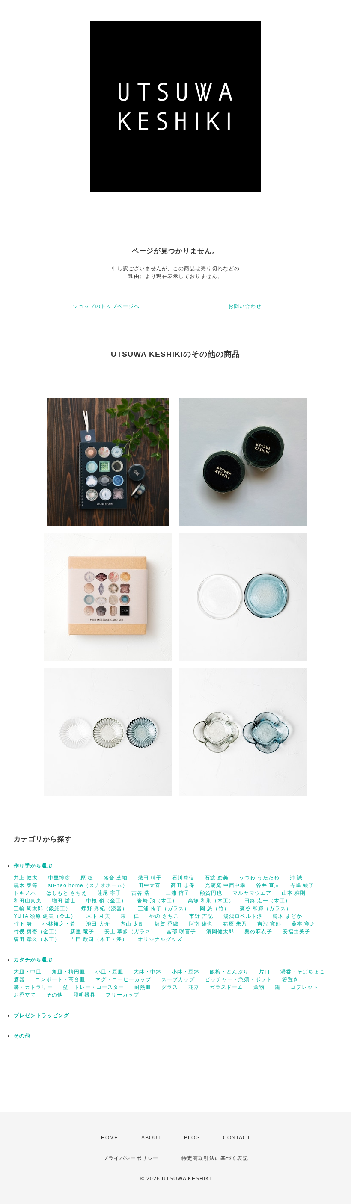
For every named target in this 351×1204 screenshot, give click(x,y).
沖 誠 (296, 878)
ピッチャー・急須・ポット (238, 979)
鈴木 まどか (287, 916)
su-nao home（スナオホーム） (88, 885)
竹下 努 (23, 924)
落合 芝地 (116, 878)
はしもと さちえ (66, 893)
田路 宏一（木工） (267, 901)
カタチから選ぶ (33, 960)
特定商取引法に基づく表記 (214, 1158)
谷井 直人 (268, 885)
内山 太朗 (132, 924)
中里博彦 (59, 878)
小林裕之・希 (59, 924)
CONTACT (236, 1138)
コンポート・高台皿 (60, 979)
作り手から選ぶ (33, 866)
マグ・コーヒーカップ (123, 979)
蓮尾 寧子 (109, 893)
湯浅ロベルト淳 (242, 916)
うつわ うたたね (259, 878)
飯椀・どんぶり (229, 972)
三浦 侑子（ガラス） (164, 908)
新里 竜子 (82, 932)
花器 (193, 987)
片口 (264, 972)
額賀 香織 (166, 924)
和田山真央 (28, 901)
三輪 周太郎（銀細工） (42, 908)
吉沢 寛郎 (269, 924)
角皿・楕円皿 (68, 972)
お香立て (25, 995)
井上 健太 (26, 878)
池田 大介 (98, 924)
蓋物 (259, 987)
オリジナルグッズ (160, 939)
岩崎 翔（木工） (157, 901)
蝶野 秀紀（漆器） (104, 908)
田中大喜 (149, 885)
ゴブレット (304, 987)
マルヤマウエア (251, 893)
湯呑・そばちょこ (302, 972)
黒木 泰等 (26, 885)
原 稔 (86, 878)
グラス (169, 987)
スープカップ (178, 979)
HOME (109, 1138)
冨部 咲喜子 (181, 932)
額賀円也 (211, 893)
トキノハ (25, 893)
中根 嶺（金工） (106, 901)
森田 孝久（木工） (37, 939)
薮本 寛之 (303, 924)
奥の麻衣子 (258, 932)
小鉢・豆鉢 (185, 972)
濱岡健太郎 (220, 932)
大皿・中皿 (28, 972)
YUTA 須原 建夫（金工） (45, 916)
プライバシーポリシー (130, 1158)
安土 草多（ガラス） (130, 932)
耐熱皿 (142, 987)
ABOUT (151, 1138)
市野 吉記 (201, 916)
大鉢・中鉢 (147, 972)
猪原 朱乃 (235, 924)
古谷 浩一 (143, 893)
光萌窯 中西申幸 (225, 885)
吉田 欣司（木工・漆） (99, 939)
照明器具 (84, 995)
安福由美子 (296, 932)
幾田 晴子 (150, 878)
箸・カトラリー (33, 987)
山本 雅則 (294, 893)
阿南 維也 (201, 924)
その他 (54, 995)
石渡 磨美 (217, 878)
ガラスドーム (226, 987)
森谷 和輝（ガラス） (266, 908)
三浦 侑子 (178, 893)
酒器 (19, 979)
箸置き (290, 979)
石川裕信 (183, 878)
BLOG (192, 1138)
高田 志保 (183, 885)
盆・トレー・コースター (93, 987)
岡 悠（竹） (214, 908)
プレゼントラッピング (41, 1015)
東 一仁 (130, 916)
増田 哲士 (64, 901)
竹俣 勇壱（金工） (37, 932)
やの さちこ (164, 916)
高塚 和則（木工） (211, 901)
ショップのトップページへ (106, 306)
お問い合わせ (245, 306)
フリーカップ (122, 995)
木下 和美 (98, 916)
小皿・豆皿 (109, 972)
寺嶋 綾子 (302, 885)
